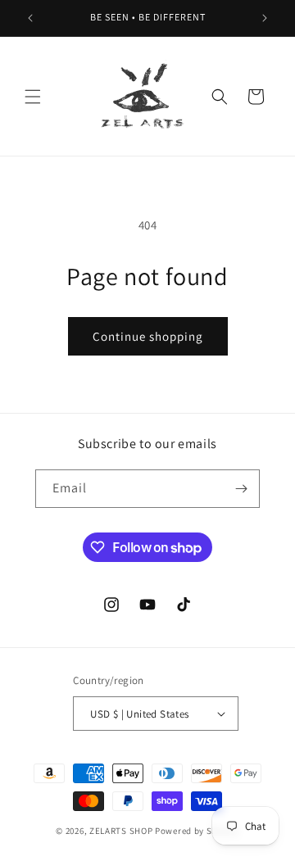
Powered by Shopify (197, 830)
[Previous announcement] (30, 18)
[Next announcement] (265, 18)
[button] (33, 97)
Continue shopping (148, 336)
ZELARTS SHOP (122, 830)
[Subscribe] (241, 488)
